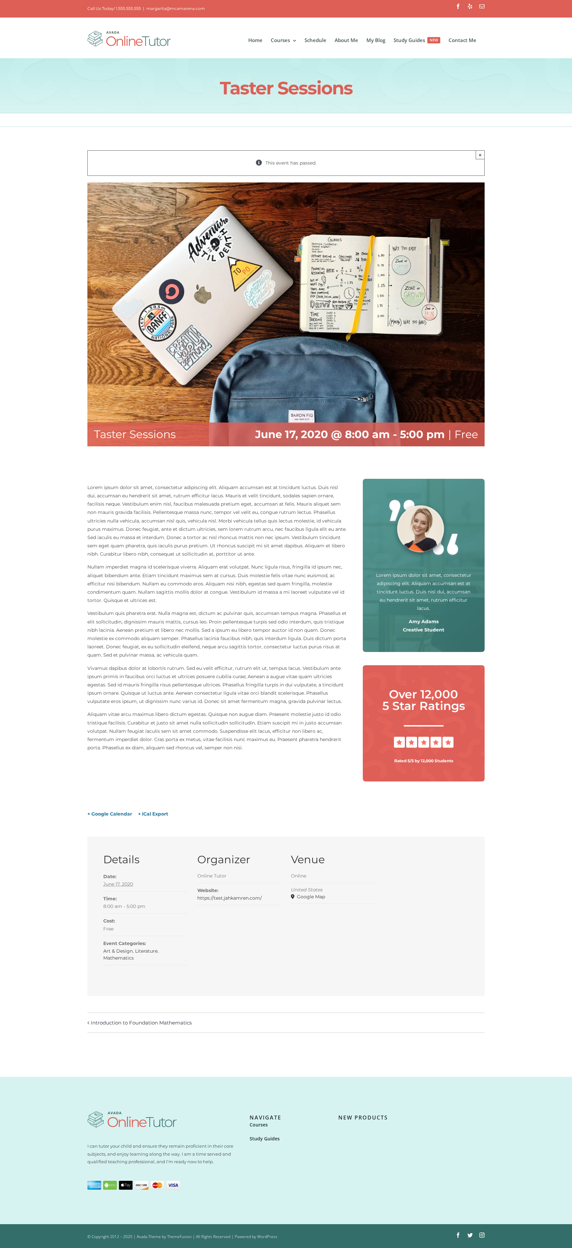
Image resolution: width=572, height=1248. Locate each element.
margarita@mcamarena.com (175, 8)
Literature (146, 951)
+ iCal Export (153, 814)
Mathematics (118, 958)
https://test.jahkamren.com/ (229, 898)
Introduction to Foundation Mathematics (141, 1023)
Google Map (310, 897)
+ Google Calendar (109, 814)
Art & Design (118, 951)
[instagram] (482, 1235)
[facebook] (458, 1235)
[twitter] (470, 1235)
